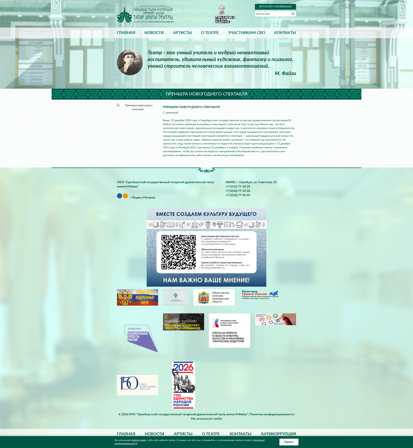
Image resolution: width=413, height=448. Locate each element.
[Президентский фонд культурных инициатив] (229, 330)
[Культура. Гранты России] (260, 294)
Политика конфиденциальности (271, 414)
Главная (126, 33)
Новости (154, 33)
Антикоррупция (278, 434)
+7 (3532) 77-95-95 (238, 195)
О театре (210, 33)
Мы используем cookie (206, 418)
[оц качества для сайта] (275, 319)
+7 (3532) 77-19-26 (238, 191)
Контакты (285, 33)
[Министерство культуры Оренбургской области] (214, 297)
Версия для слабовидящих (275, 7)
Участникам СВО (246, 33)
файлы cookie (139, 440)
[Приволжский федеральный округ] (137, 297)
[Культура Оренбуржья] (176, 297)
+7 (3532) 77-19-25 (238, 186)
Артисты (182, 33)
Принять (289, 442)
